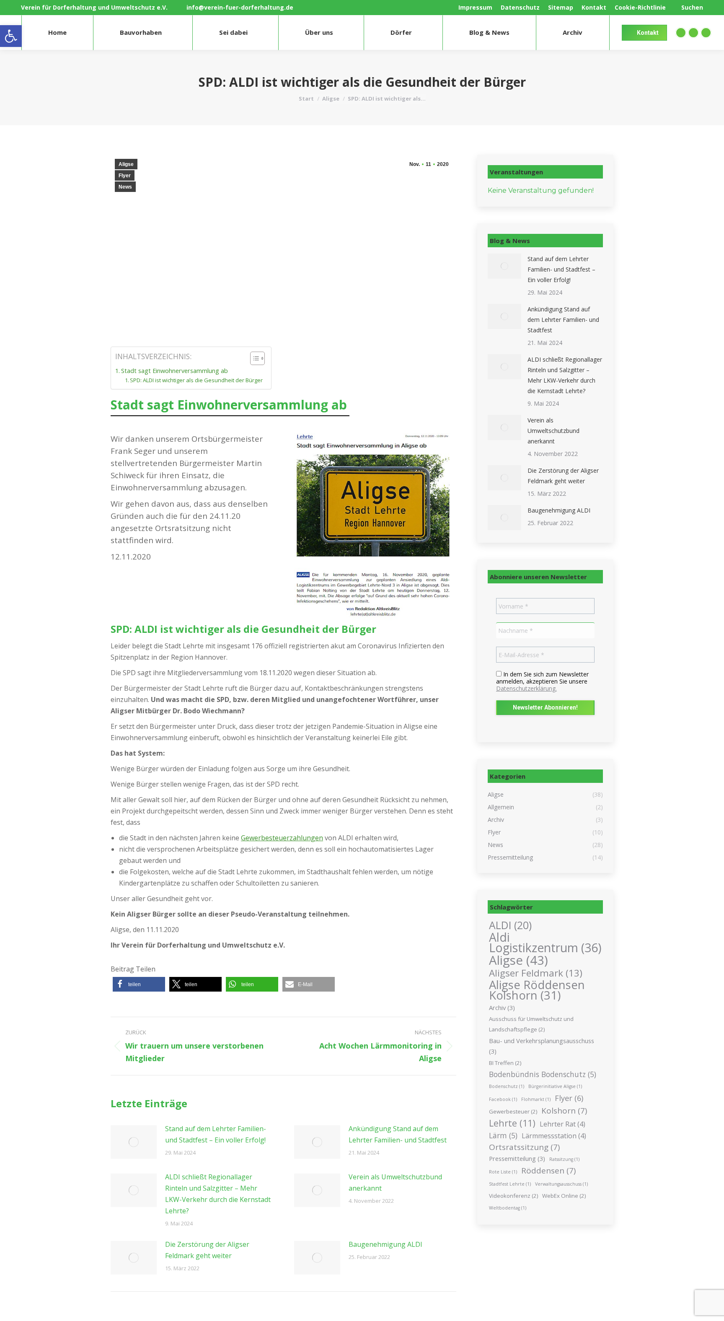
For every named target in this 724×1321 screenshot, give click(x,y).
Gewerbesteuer (513, 1111)
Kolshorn (564, 1111)
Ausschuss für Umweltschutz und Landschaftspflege (531, 1024)
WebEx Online (564, 1195)
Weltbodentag (507, 1208)
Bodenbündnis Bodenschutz (542, 1074)
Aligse (126, 164)
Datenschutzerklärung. (526, 688)
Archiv (502, 1007)
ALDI (510, 925)
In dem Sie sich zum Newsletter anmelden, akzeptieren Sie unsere (542, 681)
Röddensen (548, 1171)
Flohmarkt (536, 1099)
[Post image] (134, 1142)
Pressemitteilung (517, 1158)
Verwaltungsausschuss (561, 1184)
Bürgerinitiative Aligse (555, 1086)
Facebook (503, 1099)
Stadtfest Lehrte (510, 1184)
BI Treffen (505, 1063)
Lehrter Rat (562, 1124)
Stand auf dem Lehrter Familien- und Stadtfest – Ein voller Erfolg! (215, 1134)
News (125, 187)
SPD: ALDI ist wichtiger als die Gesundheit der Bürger (196, 380)
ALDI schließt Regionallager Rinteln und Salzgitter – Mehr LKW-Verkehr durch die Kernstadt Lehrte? (218, 1193)
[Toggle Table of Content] (253, 358)
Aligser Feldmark (535, 973)
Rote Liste (503, 1172)
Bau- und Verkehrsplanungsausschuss (541, 1045)
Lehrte (512, 1123)
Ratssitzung (564, 1159)
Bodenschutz (506, 1086)
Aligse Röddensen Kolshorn (537, 989)
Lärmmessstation (554, 1135)
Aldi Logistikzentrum (545, 942)
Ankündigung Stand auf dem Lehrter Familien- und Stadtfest (398, 1134)
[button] (139, 984)
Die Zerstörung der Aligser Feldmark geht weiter (207, 1250)
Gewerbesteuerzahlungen (282, 837)
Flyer (125, 176)
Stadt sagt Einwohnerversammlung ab (174, 371)
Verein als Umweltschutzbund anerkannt (395, 1182)
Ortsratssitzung (524, 1147)
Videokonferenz (513, 1195)
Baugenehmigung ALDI (385, 1244)
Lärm (503, 1135)
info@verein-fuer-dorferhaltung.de (239, 7)
